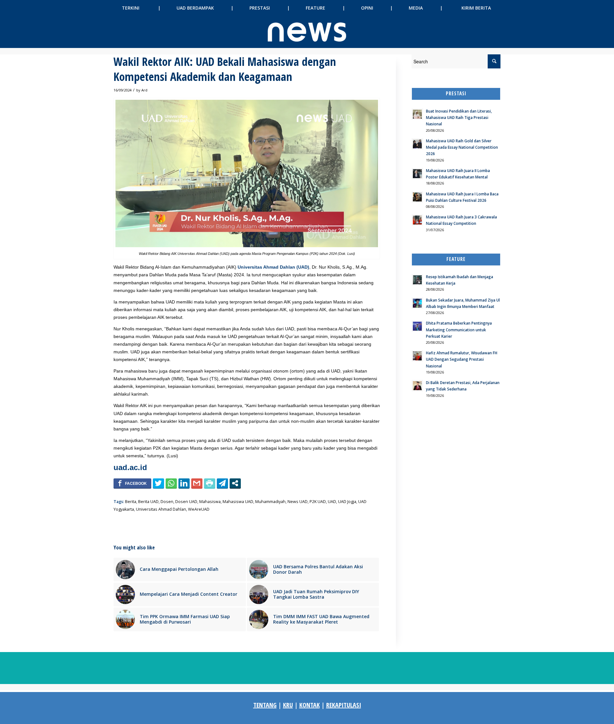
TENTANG (265, 705)
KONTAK (309, 705)
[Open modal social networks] (235, 483)
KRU (288, 705)
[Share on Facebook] (132, 483)
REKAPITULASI (343, 705)
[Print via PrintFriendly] (209, 483)
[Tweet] (158, 483)
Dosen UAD (186, 501)
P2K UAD (318, 501)
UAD (332, 501)
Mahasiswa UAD (238, 501)
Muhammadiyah (270, 501)
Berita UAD (148, 501)
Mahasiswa (210, 501)
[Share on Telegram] (222, 483)
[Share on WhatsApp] (171, 483)
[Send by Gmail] (196, 483)
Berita (130, 501)
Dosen (167, 501)
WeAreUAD (198, 509)
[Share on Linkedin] (184, 483)
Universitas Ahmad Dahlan (161, 509)
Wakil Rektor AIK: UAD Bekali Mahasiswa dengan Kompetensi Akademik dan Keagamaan (225, 69)
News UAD (297, 501)
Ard (144, 90)
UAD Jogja (347, 501)
